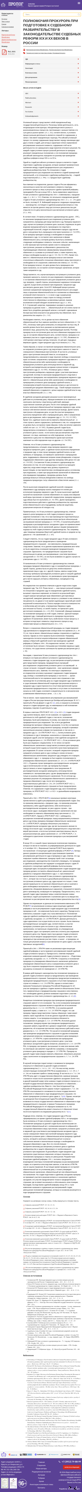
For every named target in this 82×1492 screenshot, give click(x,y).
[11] (69, 1112)
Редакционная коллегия (41, 1472)
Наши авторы (41, 1468)
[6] (79, 899)
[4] (49, 798)
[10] (63, 1096)
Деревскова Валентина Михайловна (60, 50)
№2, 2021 (11, 51)
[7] (30, 906)
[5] (72, 851)
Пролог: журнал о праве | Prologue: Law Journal (43, 6)
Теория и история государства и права (39, 53)
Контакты (41, 1488)
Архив (41, 1481)
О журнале (41, 1465)
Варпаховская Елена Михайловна (37, 50)
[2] (56, 712)
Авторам (41, 1475)
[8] (43, 944)
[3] (64, 712)
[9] (75, 996)
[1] (54, 703)
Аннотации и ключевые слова (41, 1484)
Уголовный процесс (58, 53)
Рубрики (41, 1478)
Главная (41, 1462)
